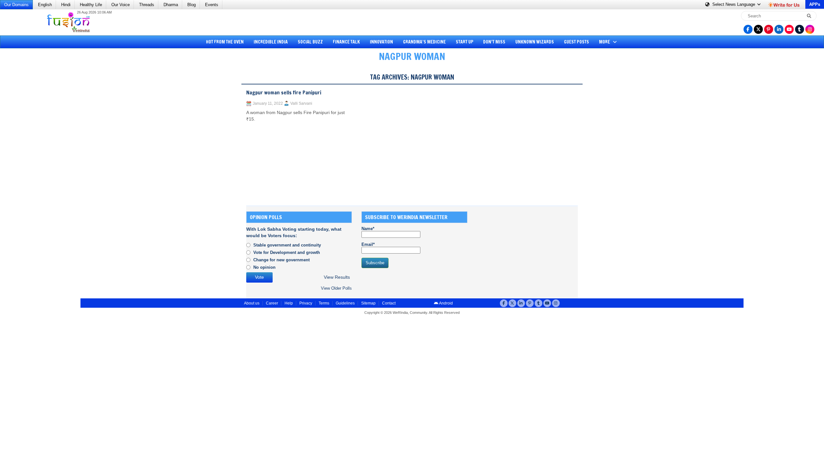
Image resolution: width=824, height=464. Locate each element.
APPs (814, 4)
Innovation (381, 42)
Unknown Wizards (534, 42)
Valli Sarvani (301, 103)
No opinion (264, 267)
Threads (146, 4)
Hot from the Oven (225, 42)
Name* (367, 228)
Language (734, 4)
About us (251, 303)
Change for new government (281, 259)
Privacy (305, 303)
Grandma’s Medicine (424, 42)
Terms (324, 303)
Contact (389, 303)
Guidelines (345, 303)
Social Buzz (310, 42)
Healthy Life (91, 4)
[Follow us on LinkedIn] (778, 29)
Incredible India (271, 42)
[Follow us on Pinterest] (768, 29)
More (605, 42)
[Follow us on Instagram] (809, 29)
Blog (191, 4)
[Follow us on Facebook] (748, 29)
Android (445, 303)
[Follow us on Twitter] (758, 29)
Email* (368, 244)
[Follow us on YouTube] (789, 29)
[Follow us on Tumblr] (799, 29)
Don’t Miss (494, 42)
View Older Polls (336, 288)
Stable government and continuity (287, 245)
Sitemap (368, 303)
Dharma (171, 4)
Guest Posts (576, 42)
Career (272, 303)
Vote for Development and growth (286, 252)
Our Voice (120, 4)
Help (289, 303)
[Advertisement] (29, 166)
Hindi (65, 4)
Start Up (464, 42)
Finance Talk (346, 42)
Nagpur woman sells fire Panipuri (283, 92)
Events (211, 4)
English (45, 4)
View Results (337, 277)
